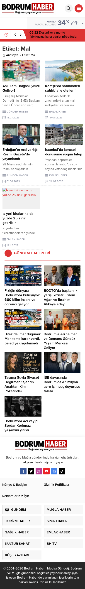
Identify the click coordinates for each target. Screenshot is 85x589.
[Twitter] (31, 471)
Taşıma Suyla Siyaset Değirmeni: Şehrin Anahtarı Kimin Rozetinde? (22, 384)
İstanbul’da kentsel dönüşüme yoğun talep (63, 152)
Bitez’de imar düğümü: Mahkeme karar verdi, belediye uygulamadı (23, 339)
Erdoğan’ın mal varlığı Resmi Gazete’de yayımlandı (20, 154)
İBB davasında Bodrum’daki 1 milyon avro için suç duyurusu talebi (62, 384)
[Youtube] (46, 471)
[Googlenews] (54, 471)
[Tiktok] (62, 471)
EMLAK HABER (58, 111)
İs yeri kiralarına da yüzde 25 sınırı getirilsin (18, 218)
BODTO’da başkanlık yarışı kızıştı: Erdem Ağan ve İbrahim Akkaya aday (60, 297)
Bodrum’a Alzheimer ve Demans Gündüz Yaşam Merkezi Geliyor (60, 341)
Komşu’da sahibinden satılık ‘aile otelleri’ (62, 88)
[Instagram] (39, 471)
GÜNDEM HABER (17, 111)
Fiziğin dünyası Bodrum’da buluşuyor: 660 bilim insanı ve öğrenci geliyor (22, 297)
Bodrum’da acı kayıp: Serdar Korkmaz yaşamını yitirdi (21, 425)
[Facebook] (23, 471)
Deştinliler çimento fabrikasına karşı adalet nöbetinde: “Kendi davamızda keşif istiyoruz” (53, 37)
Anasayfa (12, 55)
